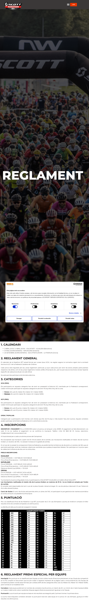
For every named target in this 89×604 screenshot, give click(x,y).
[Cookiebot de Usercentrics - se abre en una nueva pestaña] (74, 284)
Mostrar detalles (74, 313)
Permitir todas (70, 318)
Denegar (19, 318)
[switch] (34, 306)
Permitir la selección (44, 318)
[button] (68, 5)
